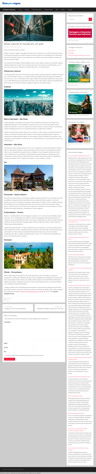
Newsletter (71, 53)
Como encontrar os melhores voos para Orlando (78, 449)
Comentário (7, 322)
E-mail (6, 347)
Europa (27, 9)
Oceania (70, 9)
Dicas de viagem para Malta (75, 396)
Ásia (57, 9)
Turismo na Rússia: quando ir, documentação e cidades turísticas (80, 358)
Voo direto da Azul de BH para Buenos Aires (79, 376)
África (62, 9)
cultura (7, 300)
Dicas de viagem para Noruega (76, 254)
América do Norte (36, 9)
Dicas (7, 298)
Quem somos (71, 50)
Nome (6, 343)
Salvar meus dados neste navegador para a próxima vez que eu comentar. (24, 355)
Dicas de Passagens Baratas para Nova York (79, 155)
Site (5, 351)
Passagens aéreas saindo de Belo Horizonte (79, 285)
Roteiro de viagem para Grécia (76, 413)
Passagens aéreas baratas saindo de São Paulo (78, 238)
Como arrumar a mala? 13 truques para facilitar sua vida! (80, 269)
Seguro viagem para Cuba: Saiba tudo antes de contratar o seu (79, 221)
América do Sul (49, 9)
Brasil (20, 9)
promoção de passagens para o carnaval (32, 291)
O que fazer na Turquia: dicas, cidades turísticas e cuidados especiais (77, 429)
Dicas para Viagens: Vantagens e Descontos (79, 55)
